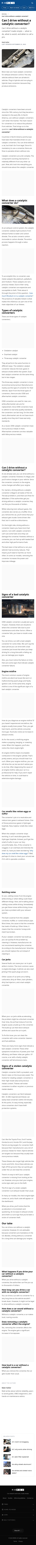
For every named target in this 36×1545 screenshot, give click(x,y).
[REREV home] (8, 3)
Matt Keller (5, 42)
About (4, 1498)
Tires (4, 8)
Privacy (21, 1541)
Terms (15, 1541)
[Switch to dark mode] (32, 3)
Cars (24, 8)
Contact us (30, 1498)
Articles (4, 14)
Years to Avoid (14, 8)
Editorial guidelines (19, 1498)
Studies (10, 1498)
